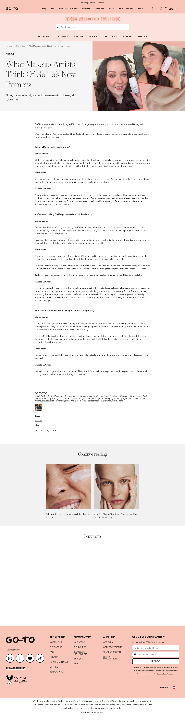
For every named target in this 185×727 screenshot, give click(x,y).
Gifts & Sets (99, 9)
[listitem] (36, 431)
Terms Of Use (56, 672)
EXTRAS (127, 36)
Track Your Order (112, 652)
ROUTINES (63, 36)
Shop (44, 9)
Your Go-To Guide (126, 9)
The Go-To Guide (19, 46)
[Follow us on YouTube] (30, 658)
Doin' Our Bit (80, 647)
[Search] (154, 8)
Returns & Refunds (59, 662)
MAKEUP (93, 36)
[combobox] (136, 654)
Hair (52, 9)
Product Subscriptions (110, 658)
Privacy (54, 657)
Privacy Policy (162, 674)
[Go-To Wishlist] (160, 8)
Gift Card (108, 642)
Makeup (10, 53)
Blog (76, 664)
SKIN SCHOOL (45, 36)
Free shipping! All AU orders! (92, 3)
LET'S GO (156, 661)
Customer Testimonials (80, 653)
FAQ (52, 652)
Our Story (79, 642)
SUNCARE (78, 36)
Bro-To (140, 9)
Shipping (54, 667)
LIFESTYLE (142, 36)
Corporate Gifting (112, 647)
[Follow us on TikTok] (40, 658)
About (111, 9)
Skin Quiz (86, 9)
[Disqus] (92, 582)
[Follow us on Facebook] (20, 658)
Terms (171, 674)
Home (8, 46)
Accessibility (56, 642)
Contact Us (56, 647)
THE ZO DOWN (110, 36)
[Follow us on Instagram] (10, 658)
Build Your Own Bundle (68, 9)
